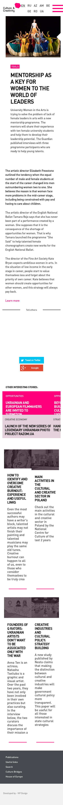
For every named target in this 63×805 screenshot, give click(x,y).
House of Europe (14, 776)
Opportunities (15, 396)
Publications (12, 757)
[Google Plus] (32, 366)
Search (9, 767)
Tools (15, 66)
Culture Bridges (14, 771)
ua (42, 11)
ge (29, 11)
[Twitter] (31, 358)
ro (35, 11)
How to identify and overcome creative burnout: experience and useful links (17, 488)
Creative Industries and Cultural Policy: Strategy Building (43, 636)
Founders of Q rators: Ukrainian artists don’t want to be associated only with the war (17, 640)
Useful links (12, 762)
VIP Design (22, 793)
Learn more (12, 300)
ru (29, 5)
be (48, 5)
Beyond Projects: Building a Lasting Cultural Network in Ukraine (23, 408)
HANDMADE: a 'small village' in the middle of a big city (29, 428)
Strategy (10, 419)
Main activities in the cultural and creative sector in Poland (45, 488)
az (35, 5)
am (42, 5)
